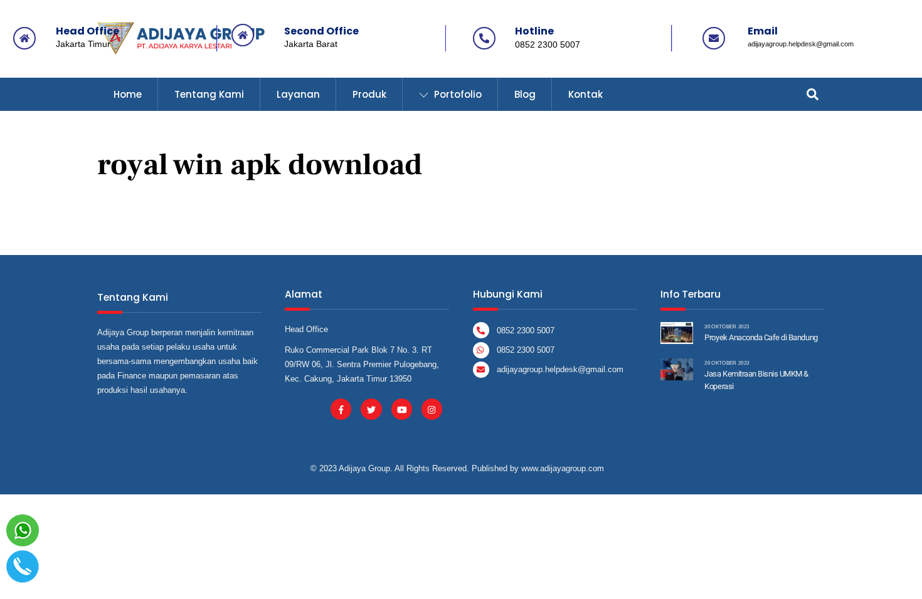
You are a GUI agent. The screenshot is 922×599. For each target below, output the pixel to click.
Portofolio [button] (457, 94)
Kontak (585, 94)
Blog (525, 94)
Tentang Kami (209, 94)
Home (128, 94)
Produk (369, 94)
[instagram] (431, 409)
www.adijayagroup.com (562, 468)
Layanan (298, 94)
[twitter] (371, 409)
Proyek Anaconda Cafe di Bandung (760, 337)
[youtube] (401, 409)
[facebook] (341, 409)
